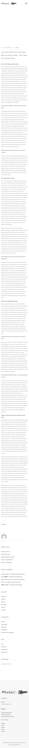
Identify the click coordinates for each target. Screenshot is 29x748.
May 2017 (3, 607)
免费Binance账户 (5, 585)
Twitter (2, 725)
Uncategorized (4, 629)
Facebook (3, 723)
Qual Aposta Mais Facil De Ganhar (7, 557)
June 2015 (3, 610)
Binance (2, 582)
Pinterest (3, 727)
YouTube (2, 731)
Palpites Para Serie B (5, 551)
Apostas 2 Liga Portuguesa (6, 562)
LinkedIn (2, 729)
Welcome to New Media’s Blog (16, 576)
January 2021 (4, 604)
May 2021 (3, 602)
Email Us (3, 702)
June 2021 (3, 599)
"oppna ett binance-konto (6, 579)
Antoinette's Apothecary (6, 714)
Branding (3, 621)
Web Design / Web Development (7, 632)
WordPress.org (4, 652)
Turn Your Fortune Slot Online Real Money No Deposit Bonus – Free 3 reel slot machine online (14, 55)
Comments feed (4, 649)
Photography (3, 627)
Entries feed (3, 646)
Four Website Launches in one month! (17, 574)
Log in (2, 644)
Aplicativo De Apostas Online (7, 559)
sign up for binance (5, 574)
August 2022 (3, 596)
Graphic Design (4, 624)
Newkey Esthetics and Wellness (7, 716)
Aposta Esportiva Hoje (5, 554)
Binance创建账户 (5, 576)
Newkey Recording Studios (6, 712)
